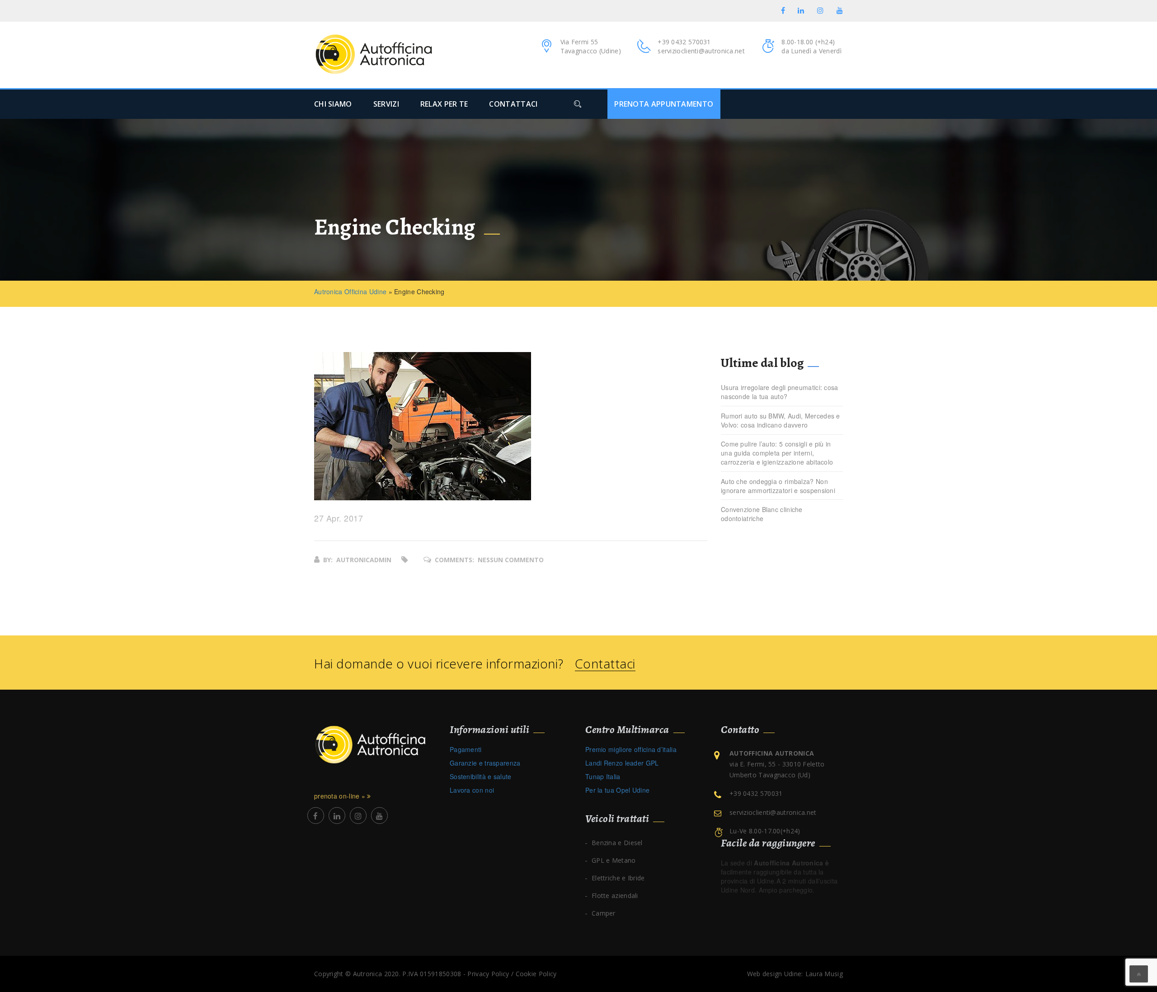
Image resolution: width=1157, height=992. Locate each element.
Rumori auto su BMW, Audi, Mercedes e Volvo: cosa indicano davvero (780, 420)
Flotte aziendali (615, 895)
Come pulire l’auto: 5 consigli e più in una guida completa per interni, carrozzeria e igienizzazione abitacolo (777, 452)
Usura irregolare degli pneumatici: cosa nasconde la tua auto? (779, 392)
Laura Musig (824, 973)
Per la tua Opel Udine (617, 790)
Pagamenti (466, 749)
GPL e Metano (614, 860)
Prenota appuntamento (663, 104)
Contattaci (605, 663)
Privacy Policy (488, 973)
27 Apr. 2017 (338, 518)
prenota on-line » (340, 795)
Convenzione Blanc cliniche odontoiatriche (762, 514)
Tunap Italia (603, 776)
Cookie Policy (536, 973)
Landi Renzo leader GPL (622, 762)
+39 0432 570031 (684, 42)
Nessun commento (511, 559)
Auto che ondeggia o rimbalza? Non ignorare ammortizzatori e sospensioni (778, 486)
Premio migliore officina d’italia (631, 749)
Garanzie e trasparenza (485, 762)
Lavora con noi (472, 790)
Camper (604, 913)
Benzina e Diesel (617, 842)
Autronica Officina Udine (350, 291)
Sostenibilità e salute (481, 776)
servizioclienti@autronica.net (701, 51)
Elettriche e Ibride (618, 878)
